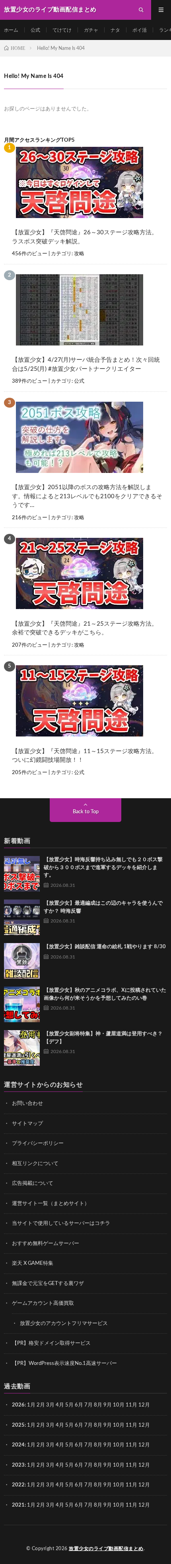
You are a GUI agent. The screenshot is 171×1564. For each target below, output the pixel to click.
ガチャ (91, 30)
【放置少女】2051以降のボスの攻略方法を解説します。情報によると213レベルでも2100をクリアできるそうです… (87, 496)
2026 (18, 1405)
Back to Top (86, 811)
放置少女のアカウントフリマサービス (64, 1323)
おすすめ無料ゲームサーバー (45, 1243)
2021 (18, 1505)
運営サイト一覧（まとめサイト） (50, 1203)
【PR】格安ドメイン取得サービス (51, 1343)
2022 (18, 1485)
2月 (41, 1405)
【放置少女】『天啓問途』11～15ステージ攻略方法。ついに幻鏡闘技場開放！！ (84, 755)
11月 (131, 1425)
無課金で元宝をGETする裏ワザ (48, 1283)
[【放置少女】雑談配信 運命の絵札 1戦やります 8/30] (22, 961)
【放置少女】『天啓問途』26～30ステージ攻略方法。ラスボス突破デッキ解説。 (84, 237)
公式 (35, 30)
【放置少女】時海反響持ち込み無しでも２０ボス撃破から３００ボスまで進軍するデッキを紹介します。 (103, 867)
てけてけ (62, 30)
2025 (18, 1425)
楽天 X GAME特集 (32, 1263)
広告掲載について (32, 1183)
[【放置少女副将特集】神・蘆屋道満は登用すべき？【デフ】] (22, 1048)
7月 (88, 1405)
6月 (79, 1405)
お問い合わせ (27, 1103)
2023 (18, 1465)
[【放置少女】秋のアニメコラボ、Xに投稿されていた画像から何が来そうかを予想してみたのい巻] (22, 1004)
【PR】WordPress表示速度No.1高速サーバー (64, 1363)
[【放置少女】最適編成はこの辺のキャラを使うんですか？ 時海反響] (22, 917)
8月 (98, 1405)
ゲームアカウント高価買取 (43, 1303)
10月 (118, 1425)
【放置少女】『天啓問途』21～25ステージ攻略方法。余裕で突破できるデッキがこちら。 (84, 628)
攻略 (79, 253)
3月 (50, 1405)
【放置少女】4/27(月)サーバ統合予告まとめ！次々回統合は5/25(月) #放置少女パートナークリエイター (86, 364)
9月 (107, 1425)
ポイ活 (139, 30)
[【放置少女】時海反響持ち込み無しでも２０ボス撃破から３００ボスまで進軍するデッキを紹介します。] (22, 874)
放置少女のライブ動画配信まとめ (106, 1548)
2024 (18, 1445)
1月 (31, 1405)
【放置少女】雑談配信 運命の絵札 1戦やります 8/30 (105, 946)
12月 (144, 1425)
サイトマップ (27, 1123)
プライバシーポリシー (38, 1143)
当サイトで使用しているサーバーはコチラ (61, 1223)
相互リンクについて (35, 1163)
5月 (69, 1405)
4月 (60, 1405)
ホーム (11, 30)
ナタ (115, 30)
